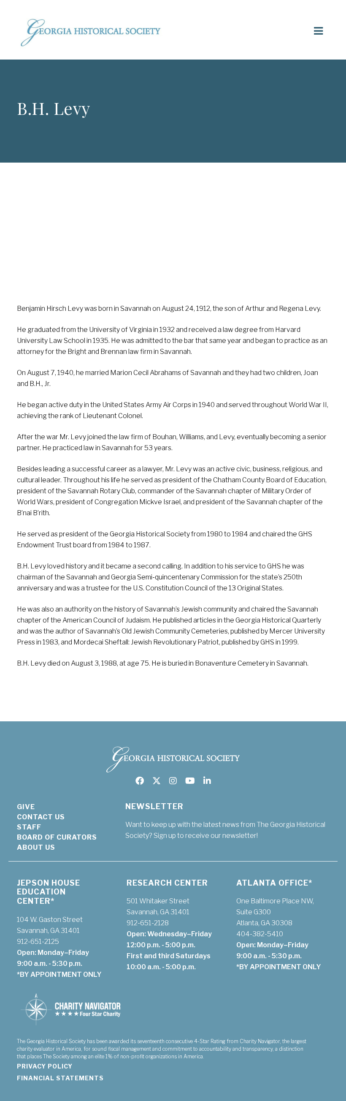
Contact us (41, 817)
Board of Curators (57, 837)
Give (26, 807)
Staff (29, 827)
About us (36, 847)
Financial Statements (60, 1078)
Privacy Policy (45, 1066)
